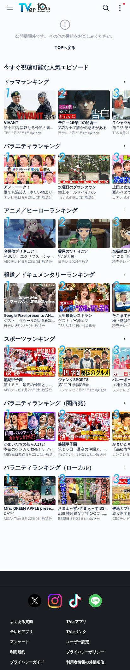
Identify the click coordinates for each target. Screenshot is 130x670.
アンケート (19, 641)
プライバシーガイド (27, 662)
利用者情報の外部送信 (85, 662)
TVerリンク (76, 631)
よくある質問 (21, 621)
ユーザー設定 (77, 641)
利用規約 (17, 651)
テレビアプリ (21, 631)
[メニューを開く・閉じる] (120, 8)
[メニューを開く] (10, 8)
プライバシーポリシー (85, 651)
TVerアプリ (76, 621)
